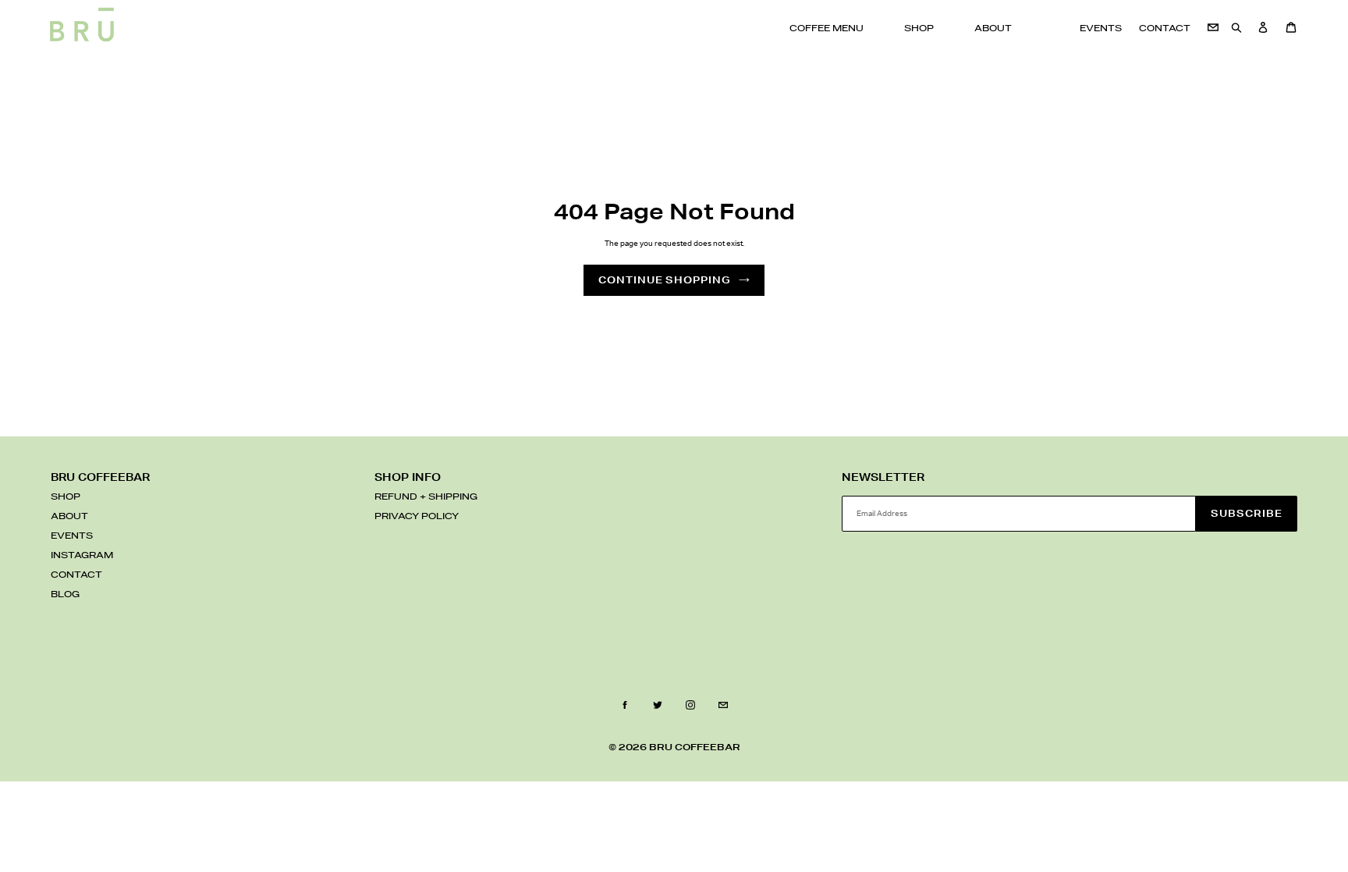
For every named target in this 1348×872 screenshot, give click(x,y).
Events (72, 536)
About (69, 516)
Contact (76, 575)
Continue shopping (664, 280)
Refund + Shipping (425, 497)
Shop (65, 497)
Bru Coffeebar (694, 747)
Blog (65, 594)
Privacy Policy (416, 516)
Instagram (82, 555)
